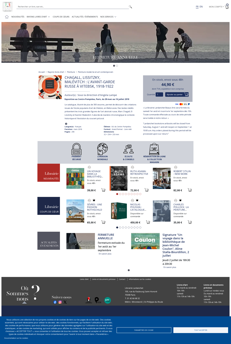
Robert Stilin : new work (182, 172)
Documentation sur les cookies (16, 338)
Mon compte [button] (215, 6)
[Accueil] (8, 7)
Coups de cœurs (61, 16)
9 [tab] (140, 194)
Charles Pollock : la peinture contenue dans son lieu (182, 210)
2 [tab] (120, 194)
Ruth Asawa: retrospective (139, 172)
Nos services (106, 16)
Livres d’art (84, 279)
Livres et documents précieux (104, 279)
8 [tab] (137, 194)
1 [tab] (117, 194)
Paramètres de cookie (143, 330)
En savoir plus (105, 253)
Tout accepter (200, 330)
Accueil (41, 72)
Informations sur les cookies (140, 279)
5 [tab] (129, 194)
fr (197, 6)
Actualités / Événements (85, 16)
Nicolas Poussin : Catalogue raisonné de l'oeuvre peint (138, 211)
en (201, 6)
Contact (122, 279)
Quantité (151, 94)
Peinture (71, 72)
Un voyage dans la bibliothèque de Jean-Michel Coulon (95, 178)
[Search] (130, 6)
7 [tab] (134, 194)
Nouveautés (17, 16)
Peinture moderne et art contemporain (95, 72)
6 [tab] (132, 194)
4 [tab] (126, 194)
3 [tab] (123, 194)
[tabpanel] (85, 178)
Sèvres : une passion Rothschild (94, 207)
